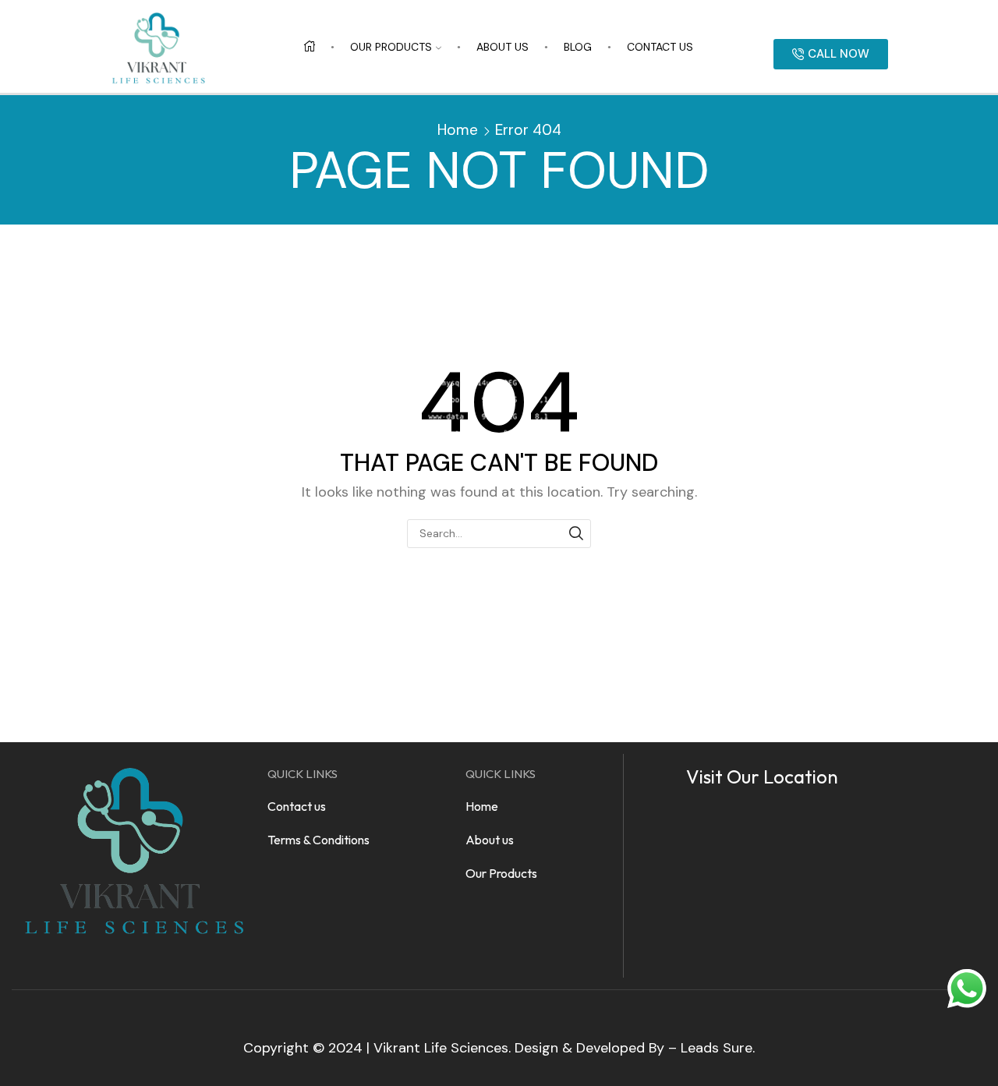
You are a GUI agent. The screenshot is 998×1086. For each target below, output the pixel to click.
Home (457, 130)
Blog (578, 47)
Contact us (660, 47)
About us (502, 47)
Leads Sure (716, 1047)
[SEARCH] (576, 533)
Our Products (391, 47)
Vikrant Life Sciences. (442, 1047)
